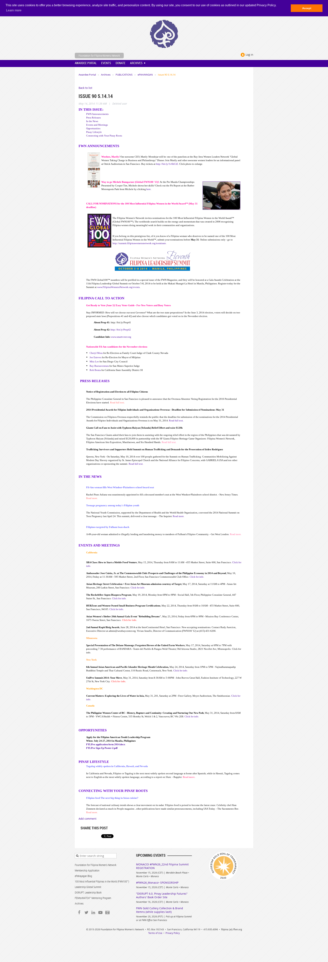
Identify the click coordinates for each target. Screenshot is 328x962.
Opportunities (93, 128)
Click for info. (197, 576)
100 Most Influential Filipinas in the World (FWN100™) (102, 881)
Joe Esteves (95, 357)
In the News (92, 121)
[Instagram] (107, 912)
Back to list (85, 88)
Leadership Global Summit (88, 887)
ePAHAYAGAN (145, 74)
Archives (105, 74)
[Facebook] (79, 912)
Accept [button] (306, 8)
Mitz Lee (94, 361)
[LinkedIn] (93, 912)
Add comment (87, 818)
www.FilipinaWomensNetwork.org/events (118, 287)
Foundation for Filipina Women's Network (95, 865)
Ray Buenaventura (99, 365)
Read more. (178, 516)
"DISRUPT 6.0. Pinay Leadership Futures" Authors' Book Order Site (162, 895)
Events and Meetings (97, 124)
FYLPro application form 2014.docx (105, 744)
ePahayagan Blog (83, 876)
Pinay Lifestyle (94, 132)
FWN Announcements (97, 114)
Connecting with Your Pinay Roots (104, 135)
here (148, 189)
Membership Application (87, 870)
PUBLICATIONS (124, 74)
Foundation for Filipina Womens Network (99, 55)
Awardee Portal (87, 74)
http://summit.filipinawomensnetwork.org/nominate (139, 243)
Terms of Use (155, 932)
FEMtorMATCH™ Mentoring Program (93, 898)
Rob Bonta (95, 370)
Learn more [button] (13, 10)
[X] (86, 912)
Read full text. (176, 420)
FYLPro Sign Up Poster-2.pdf (101, 748)
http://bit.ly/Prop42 (121, 329)
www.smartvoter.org (121, 336)
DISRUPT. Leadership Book (88, 892)
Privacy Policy (173, 932)
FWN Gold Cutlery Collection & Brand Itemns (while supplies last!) (159, 910)
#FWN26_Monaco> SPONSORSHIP (157, 882)
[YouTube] (100, 912)
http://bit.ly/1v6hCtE (167, 163)
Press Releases (93, 117)
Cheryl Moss (96, 353)
